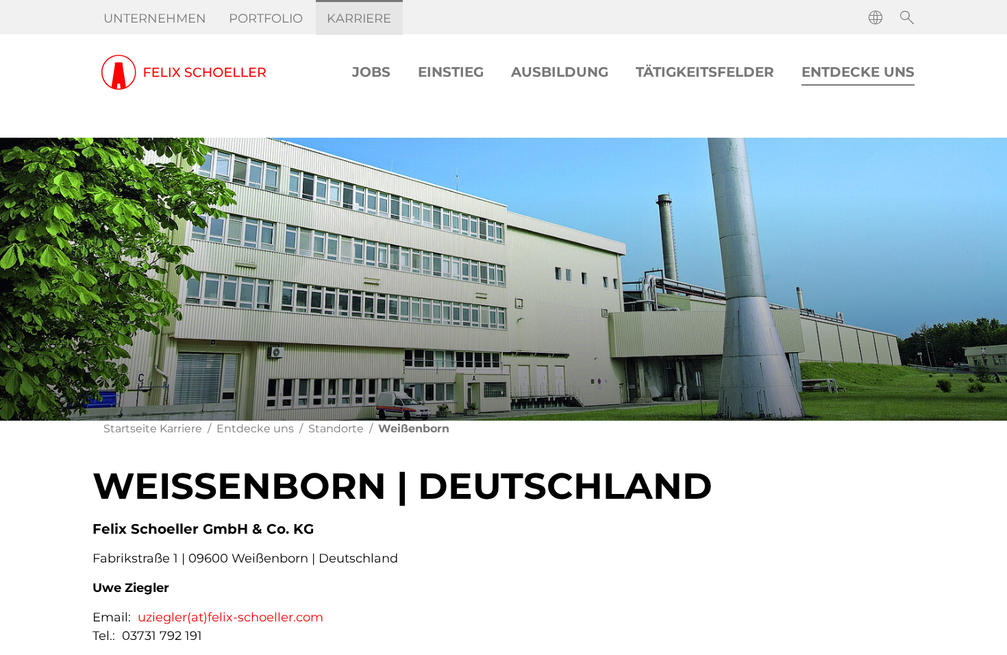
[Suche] (907, 17)
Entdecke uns (255, 428)
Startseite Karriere (152, 428)
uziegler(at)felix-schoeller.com (230, 617)
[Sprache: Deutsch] (875, 17)
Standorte (336, 428)
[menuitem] (155, 18)
